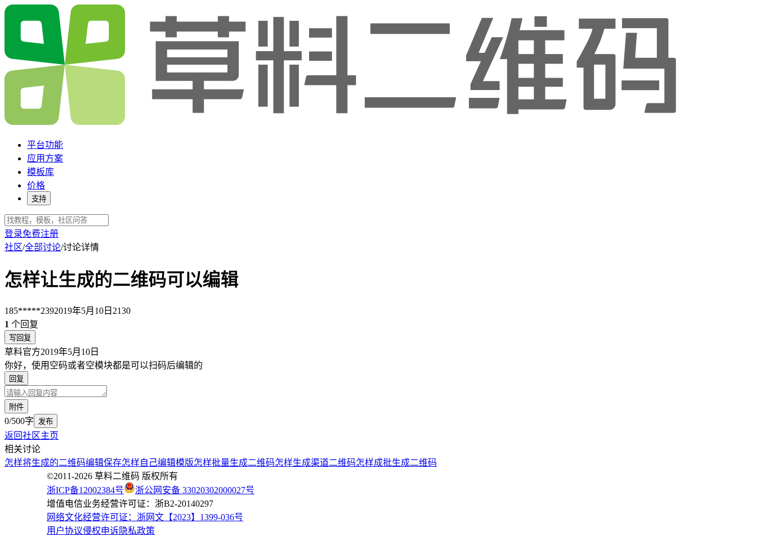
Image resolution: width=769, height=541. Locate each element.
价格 (36, 185)
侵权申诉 (101, 530)
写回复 (20, 337)
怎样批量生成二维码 (234, 462)
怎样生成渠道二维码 (315, 462)
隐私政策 (137, 530)
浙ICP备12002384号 (85, 490)
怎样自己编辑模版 (158, 462)
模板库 (40, 172)
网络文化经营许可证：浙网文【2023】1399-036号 (145, 517)
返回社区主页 (32, 435)
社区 (14, 247)
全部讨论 (43, 247)
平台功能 (45, 145)
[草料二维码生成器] (342, 123)
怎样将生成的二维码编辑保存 (63, 462)
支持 (39, 199)
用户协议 (65, 530)
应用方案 (45, 158)
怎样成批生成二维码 (396, 462)
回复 (16, 379)
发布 (45, 421)
